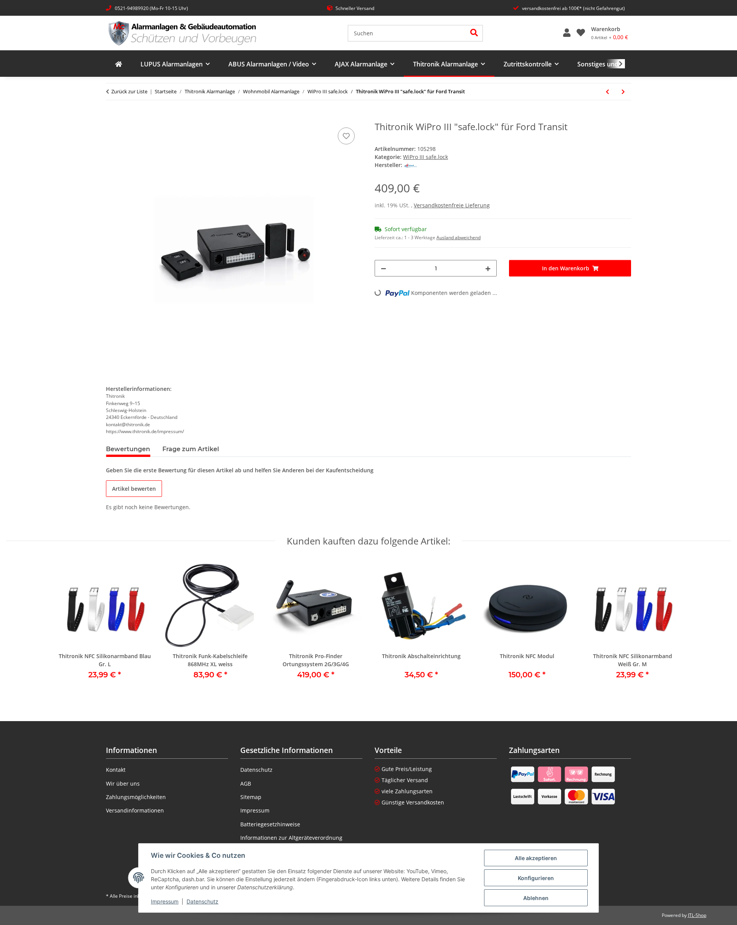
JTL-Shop (697, 915)
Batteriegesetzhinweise (270, 824)
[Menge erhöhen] (487, 268)
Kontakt (116, 769)
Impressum (164, 901)
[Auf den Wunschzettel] (346, 135)
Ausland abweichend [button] (458, 237)
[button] (566, 33)
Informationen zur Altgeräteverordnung (291, 837)
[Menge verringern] (383, 268)
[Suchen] (474, 33)
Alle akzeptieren (536, 858)
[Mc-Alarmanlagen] (118, 64)
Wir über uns (123, 783)
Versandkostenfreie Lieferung (452, 205)
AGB (245, 783)
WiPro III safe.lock (425, 157)
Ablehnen (536, 898)
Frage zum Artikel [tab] (190, 449)
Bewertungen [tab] (128, 449)
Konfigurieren (536, 878)
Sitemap (250, 797)
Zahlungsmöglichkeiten (136, 797)
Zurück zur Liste (129, 91)
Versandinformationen (135, 810)
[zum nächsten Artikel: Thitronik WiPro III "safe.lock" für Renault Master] (623, 91)
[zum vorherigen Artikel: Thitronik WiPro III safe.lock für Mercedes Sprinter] (607, 91)
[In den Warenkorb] (112, 117)
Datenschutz (202, 901)
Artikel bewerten (134, 488)
